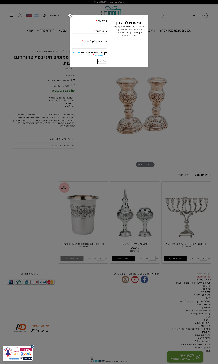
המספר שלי (100, 31)
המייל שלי (101, 20)
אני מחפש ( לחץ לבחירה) (94, 41)
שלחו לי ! (102, 61)
